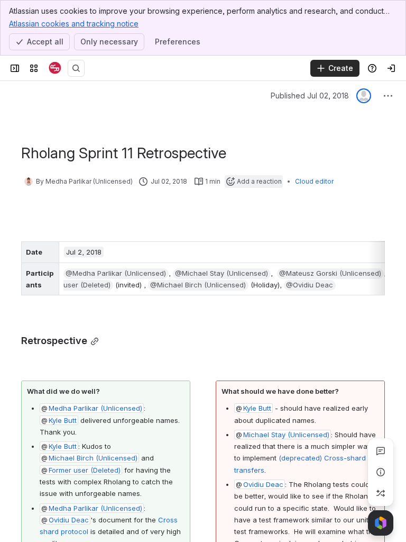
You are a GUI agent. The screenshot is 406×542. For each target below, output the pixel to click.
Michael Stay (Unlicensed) (286, 434)
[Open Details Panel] (380, 472)
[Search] (76, 68)
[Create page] (380, 493)
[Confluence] (55, 68)
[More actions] (388, 95)
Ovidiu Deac (69, 520)
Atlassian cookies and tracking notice (74, 23)
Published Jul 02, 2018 (310, 95)
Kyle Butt (63, 420)
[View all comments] (380, 450)
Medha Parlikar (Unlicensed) (95, 408)
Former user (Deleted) (85, 470)
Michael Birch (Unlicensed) (93, 458)
